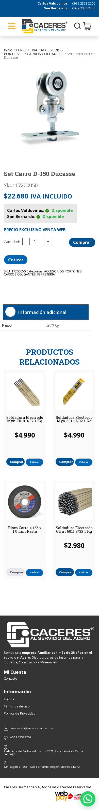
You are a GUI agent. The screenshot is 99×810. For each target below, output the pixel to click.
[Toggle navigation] (12, 26)
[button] (87, 798)
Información (17, 692)
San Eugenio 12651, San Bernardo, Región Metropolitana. (42, 766)
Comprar (82, 242)
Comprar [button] (16, 462)
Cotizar (15, 260)
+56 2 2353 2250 (83, 8)
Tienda (9, 699)
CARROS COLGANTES (45, 53)
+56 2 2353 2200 (83, 3)
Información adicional (42, 312)
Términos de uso (17, 706)
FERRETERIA (26, 49)
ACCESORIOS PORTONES (63, 271)
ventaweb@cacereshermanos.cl (33, 728)
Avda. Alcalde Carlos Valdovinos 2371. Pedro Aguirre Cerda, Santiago (44, 752)
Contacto (10, 678)
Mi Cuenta (15, 672)
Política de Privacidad (20, 713)
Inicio (8, 49)
